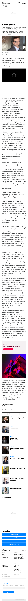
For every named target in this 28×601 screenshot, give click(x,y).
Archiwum (4, 568)
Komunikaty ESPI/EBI (14, 544)
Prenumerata (5, 566)
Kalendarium (16, 574)
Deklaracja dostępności (19, 560)
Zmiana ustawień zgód (19, 555)
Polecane (10, 413)
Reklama (4, 563)
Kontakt (3, 555)
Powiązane (4, 413)
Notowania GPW (14, 537)
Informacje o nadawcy (19, 558)
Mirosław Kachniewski (7, 54)
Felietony (11, 6)
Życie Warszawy (17, 572)
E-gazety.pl (16, 565)
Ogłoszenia (4, 565)
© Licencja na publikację (7, 404)
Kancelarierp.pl (17, 569)
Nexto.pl (15, 566)
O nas (3, 554)
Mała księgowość (17, 568)
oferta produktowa (6, 576)
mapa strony (4, 574)
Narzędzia (6, 531)
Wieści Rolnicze (17, 570)
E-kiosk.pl (16, 563)
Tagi (21, 413)
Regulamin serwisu (18, 557)
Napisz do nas (5, 557)
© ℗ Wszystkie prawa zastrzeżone (9, 405)
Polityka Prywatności (18, 554)
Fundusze (14, 541)
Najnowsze (16, 413)
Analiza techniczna (14, 534)
